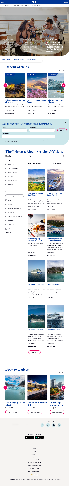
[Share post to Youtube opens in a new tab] (53, 425)
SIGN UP (62, 130)
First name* (33, 127)
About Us (34, 448)
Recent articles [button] (6, 59)
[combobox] (20, 424)
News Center (34, 454)
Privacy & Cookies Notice (11, 141)
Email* (4, 127)
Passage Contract (34, 457)
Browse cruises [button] (31, 59)
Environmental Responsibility (34, 462)
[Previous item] (5, 85)
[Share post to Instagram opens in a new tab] (59, 425)
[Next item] (63, 85)
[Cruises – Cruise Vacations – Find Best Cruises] (34, 2)
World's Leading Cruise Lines (34, 465)
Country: (9, 424)
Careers (34, 451)
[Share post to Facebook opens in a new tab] (42, 425)
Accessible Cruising (34, 468)
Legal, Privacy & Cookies (34, 460)
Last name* (6, 133)
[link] (6, 52)
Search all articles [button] (19, 59)
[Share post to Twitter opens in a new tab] (48, 425)
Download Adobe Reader (34, 471)
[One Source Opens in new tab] (34, 475)
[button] (10, 114)
